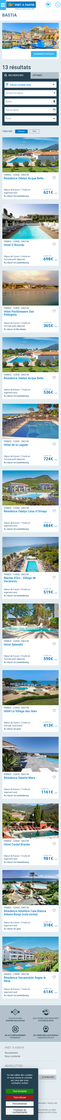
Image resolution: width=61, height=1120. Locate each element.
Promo (21, 131)
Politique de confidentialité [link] (19, 1111)
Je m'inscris (47, 1077)
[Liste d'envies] (48, 5)
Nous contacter (12, 1056)
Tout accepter (20, 1091)
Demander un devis (44, 54)
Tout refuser (19, 1097)
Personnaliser (19, 1103)
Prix (34, 131)
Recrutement (11, 1052)
